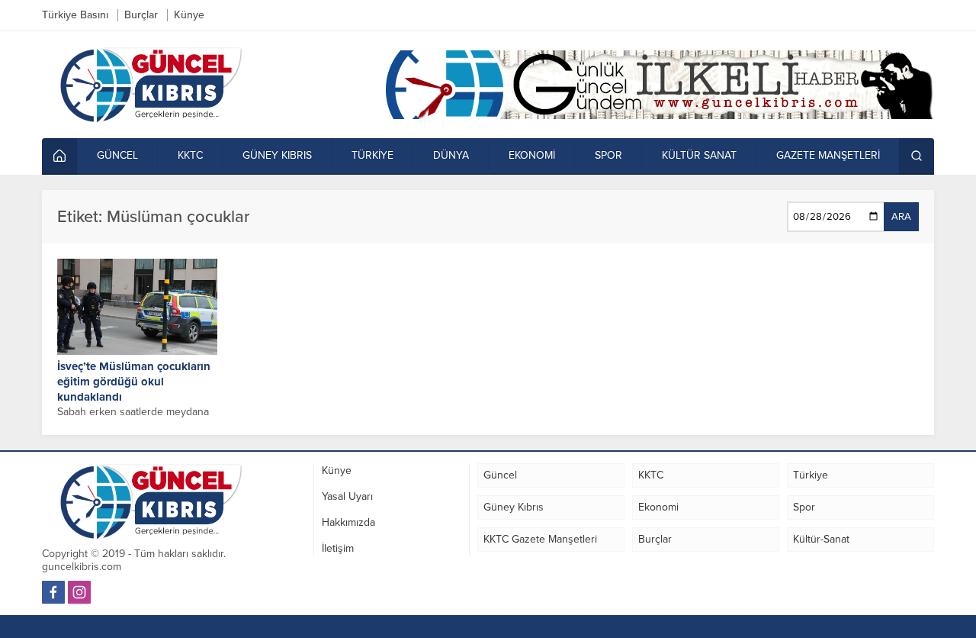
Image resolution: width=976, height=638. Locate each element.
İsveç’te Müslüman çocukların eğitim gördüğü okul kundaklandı (133, 381)
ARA (901, 217)
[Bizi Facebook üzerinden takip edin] (53, 592)
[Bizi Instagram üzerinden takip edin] (79, 592)
